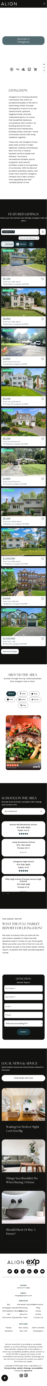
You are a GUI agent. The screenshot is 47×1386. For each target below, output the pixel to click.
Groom (36, 699)
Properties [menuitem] (23, 1311)
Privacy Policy (10, 1368)
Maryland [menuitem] (9, 1331)
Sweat (23, 699)
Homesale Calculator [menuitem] (26, 1304)
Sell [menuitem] (8, 1314)
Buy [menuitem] (8, 1304)
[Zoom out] (44, 67)
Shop (35, 694)
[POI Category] (11, 69)
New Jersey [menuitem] (23, 1328)
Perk (11, 699)
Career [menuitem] (38, 1311)
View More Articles (23, 1078)
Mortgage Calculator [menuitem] (11, 1308)
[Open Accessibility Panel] (4, 1378)
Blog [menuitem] (38, 1308)
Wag (24, 705)
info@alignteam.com (23, 1296)
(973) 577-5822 (23, 1288)
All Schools (11, 811)
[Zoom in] (44, 64)
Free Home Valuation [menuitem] (11, 1317)
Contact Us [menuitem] (38, 1317)
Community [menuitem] (38, 1304)
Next (35, 742)
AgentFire (28, 1371)
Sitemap (27, 1368)
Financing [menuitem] (23, 1308)
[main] (23, 631)
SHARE (37, 718)
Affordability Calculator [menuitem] (12, 1311)
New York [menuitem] (23, 1331)
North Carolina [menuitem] (38, 1328)
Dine (12, 694)
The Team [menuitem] (23, 1317)
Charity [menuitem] (38, 1314)
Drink (24, 694)
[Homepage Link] (9, 3)
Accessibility (37, 1368)
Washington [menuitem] (38, 1331)
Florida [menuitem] (9, 1328)
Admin (20, 1368)
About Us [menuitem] (23, 1314)
